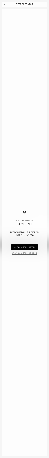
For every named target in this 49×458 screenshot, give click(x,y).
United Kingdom (24, 253)
